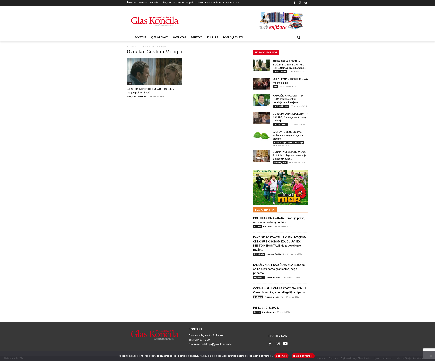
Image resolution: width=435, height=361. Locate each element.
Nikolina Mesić (274, 277)
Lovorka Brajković (275, 254)
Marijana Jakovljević (137, 96)
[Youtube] (305, 3)
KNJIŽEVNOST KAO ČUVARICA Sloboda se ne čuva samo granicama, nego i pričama (279, 269)
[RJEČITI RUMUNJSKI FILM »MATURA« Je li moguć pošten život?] (154, 71)
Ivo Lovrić (267, 226)
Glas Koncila (268, 312)
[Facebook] (294, 3)
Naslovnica (132, 46)
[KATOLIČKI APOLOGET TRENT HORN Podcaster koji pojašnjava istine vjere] (261, 100)
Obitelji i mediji (280, 124)
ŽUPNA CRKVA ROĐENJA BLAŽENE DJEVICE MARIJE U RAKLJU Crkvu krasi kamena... (289, 64)
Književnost (259, 277)
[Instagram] (300, 3)
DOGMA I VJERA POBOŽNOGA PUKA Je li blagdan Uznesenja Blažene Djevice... (289, 155)
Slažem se (281, 355)
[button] (298, 37)
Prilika (257, 312)
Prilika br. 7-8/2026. (266, 307)
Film (129, 84)
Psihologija (259, 254)
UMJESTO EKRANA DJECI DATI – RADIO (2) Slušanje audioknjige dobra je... (290, 117)
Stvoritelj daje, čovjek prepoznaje (288, 142)
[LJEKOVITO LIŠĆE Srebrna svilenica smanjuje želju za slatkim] (261, 136)
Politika (257, 227)
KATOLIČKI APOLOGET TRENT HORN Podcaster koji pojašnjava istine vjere (289, 99)
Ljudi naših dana (281, 106)
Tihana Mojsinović (274, 297)
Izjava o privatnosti (303, 355)
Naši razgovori (280, 162)
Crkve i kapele (280, 72)
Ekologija (258, 297)
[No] (430, 356)
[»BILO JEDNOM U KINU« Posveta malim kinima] (261, 84)
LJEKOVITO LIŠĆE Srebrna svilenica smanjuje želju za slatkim (288, 135)
